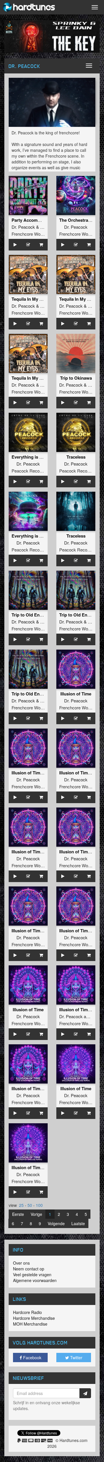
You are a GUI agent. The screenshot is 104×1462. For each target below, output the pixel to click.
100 (39, 1205)
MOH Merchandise (30, 1324)
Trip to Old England (31, 615)
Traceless (76, 457)
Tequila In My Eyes (30, 299)
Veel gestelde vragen (32, 1274)
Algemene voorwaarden (35, 1280)
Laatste (78, 1223)
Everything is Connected (36, 457)
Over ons (21, 1263)
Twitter (75, 1357)
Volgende (56, 1223)
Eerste (18, 1214)
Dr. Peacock (23, 227)
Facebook (31, 1357)
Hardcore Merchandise (34, 1318)
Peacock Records (29, 471)
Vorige (36, 1214)
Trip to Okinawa (76, 378)
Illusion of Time (75, 694)
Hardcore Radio (27, 1312)
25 (21, 1205)
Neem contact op (28, 1269)
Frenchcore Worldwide (33, 234)
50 (29, 1205)
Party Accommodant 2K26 (38, 220)
